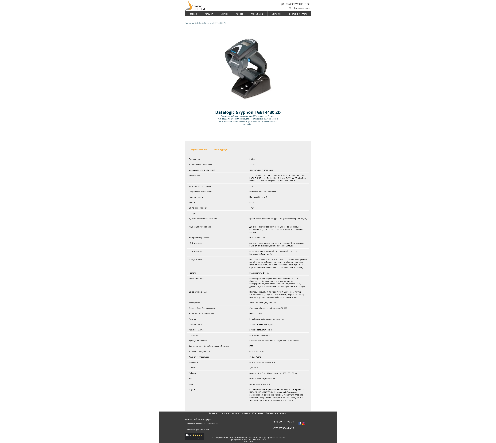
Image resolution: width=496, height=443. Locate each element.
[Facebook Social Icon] (300, 423)
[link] (199, 149)
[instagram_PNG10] (303, 423)
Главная (189, 23)
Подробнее (248, 124)
